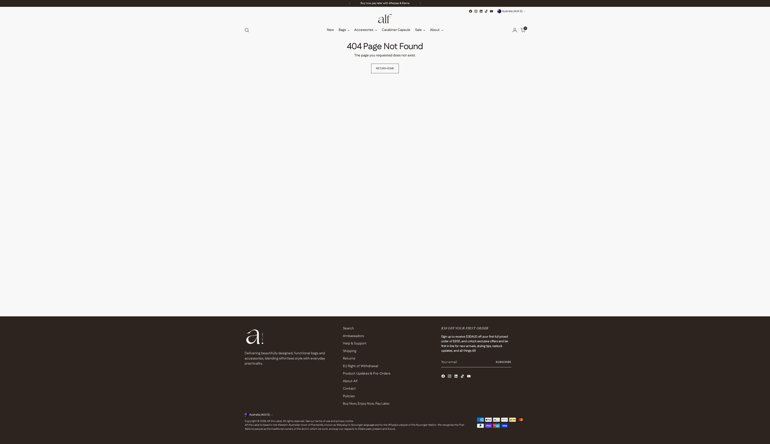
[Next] (420, 3)
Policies (349, 396)
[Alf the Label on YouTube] (491, 11)
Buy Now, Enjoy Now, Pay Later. (366, 403)
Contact (349, 388)
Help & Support (355, 343)
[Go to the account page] (515, 30)
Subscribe (503, 362)
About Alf (350, 381)
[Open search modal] (247, 30)
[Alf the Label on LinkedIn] (481, 11)
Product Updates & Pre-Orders (366, 373)
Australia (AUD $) (512, 11)
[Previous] (349, 3)
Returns (349, 358)
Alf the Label (274, 421)
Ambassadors (353, 336)
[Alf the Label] (385, 18)
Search (348, 328)
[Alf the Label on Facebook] (470, 11)
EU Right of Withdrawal (360, 366)
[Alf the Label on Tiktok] (486, 11)
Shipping (349, 351)
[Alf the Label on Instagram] (476, 11)
